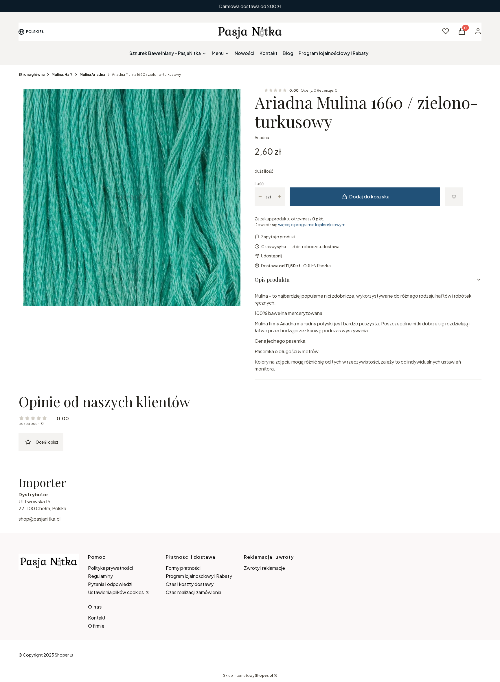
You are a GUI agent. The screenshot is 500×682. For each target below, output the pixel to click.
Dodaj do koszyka (369, 196)
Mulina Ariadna (92, 74)
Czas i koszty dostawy (190, 584)
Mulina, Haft (62, 74)
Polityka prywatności (110, 568)
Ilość (259, 183)
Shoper (62, 654)
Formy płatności (183, 568)
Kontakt (97, 618)
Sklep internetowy (248, 675)
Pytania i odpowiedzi (110, 584)
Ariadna (262, 137)
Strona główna (32, 74)
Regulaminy (100, 576)
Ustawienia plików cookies (116, 592)
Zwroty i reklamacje (264, 568)
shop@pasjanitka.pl (39, 519)
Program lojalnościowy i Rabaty (199, 576)
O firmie (96, 626)
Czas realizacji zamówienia (193, 592)
